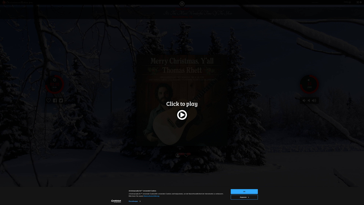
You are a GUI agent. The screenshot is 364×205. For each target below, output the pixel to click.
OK (244, 191)
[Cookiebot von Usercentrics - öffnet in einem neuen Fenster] (116, 201)
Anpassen (243, 197)
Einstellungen (133, 201)
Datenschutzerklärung (151, 196)
